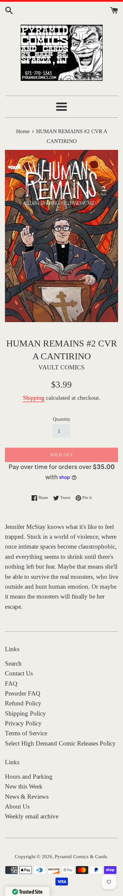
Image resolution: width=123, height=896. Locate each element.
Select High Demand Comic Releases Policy (60, 743)
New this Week (24, 786)
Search (13, 663)
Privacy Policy (23, 723)
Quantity (62, 419)
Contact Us (19, 673)
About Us (17, 806)
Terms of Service (26, 733)
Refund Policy (23, 703)
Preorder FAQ (22, 693)
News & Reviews (27, 796)
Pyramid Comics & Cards (81, 856)
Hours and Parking (28, 776)
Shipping (33, 397)
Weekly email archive (31, 816)
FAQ (11, 683)
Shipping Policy (25, 713)
